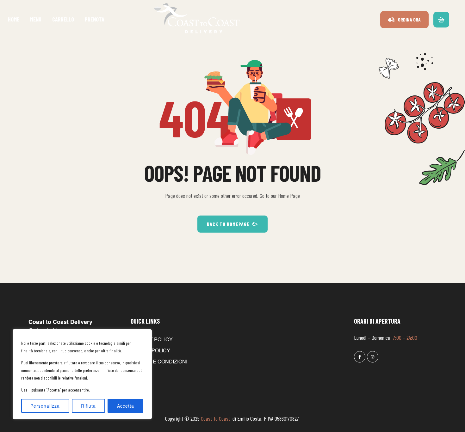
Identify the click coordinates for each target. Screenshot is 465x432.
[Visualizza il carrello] (441, 19)
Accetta (125, 406)
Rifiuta (88, 406)
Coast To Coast (216, 418)
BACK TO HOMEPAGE (228, 224)
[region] (82, 374)
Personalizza (45, 406)
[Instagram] (372, 356)
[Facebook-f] (359, 356)
